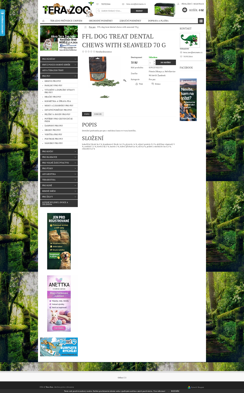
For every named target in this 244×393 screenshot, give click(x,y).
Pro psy (46, 76)
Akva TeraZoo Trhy (53, 70)
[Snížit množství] (154, 63)
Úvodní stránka (43, 20)
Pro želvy (47, 196)
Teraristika (49, 179)
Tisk (141, 84)
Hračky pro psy (53, 96)
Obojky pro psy (53, 130)
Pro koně (47, 185)
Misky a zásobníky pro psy (59, 105)
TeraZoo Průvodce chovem (66, 20)
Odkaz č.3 (122, 378)
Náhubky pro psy (54, 143)
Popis (86, 114)
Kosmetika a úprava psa (58, 101)
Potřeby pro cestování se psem (59, 120)
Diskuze (98, 114)
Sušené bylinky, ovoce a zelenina (55, 203)
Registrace (199, 4)
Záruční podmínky (130, 20)
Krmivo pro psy (53, 81)
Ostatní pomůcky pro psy (58, 110)
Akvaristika (49, 174)
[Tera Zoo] (68, 9)
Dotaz (158, 84)
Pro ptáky (47, 168)
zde (167, 391)
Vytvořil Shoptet (197, 387)
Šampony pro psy (54, 125)
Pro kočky (47, 151)
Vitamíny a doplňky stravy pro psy (60, 91)
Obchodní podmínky (101, 20)
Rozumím (175, 391)
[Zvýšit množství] (154, 61)
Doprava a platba (158, 20)
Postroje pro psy (54, 138)
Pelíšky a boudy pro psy (57, 114)
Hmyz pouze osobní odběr (56, 64)
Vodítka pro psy (53, 134)
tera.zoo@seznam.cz (193, 52)
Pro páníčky (48, 59)
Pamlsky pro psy (53, 85)
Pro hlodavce (49, 157)
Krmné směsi (49, 191)
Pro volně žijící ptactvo (55, 162)
